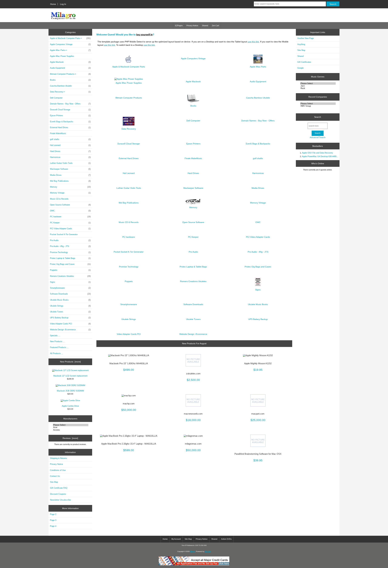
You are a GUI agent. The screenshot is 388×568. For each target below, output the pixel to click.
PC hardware (70, 216)
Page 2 (53, 514)
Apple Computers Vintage (70, 44)
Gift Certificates (304, 62)
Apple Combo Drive (70, 406)
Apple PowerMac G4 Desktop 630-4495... (320, 156)
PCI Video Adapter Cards (70, 228)
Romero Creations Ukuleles (70, 276)
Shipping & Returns (58, 458)
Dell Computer (56, 98)
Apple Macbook (70, 62)
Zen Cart (215, 26)
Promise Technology (70, 252)
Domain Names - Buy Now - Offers (70, 104)
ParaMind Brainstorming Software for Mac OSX (257, 454)
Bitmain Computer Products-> (70, 74)
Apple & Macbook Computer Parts (128, 66)
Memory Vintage (70, 193)
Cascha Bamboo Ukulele (70, 86)
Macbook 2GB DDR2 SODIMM (70, 391)
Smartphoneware (70, 288)
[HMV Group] (318, 106)
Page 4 (53, 526)
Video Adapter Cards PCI (70, 324)
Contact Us (55, 476)
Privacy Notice (192, 26)
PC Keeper (70, 223)
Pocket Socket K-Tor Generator (64, 234)
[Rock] (318, 88)
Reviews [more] (70, 438)
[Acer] (70, 427)
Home (53, 4)
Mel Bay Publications (70, 181)
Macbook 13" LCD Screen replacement (70, 376)
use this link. (253, 41)
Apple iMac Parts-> (70, 50)
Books (70, 80)
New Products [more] (70, 361)
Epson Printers (70, 115)
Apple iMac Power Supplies (62, 56)
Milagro (192, 551)
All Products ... (56, 353)
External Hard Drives (70, 127)
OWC (70, 211)
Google (300, 68)
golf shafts (70, 139)
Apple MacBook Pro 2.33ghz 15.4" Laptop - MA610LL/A (128, 444)
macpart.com (257, 414)
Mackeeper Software (70, 169)
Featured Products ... (59, 347)
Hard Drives (70, 151)
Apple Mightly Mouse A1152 (258, 363)
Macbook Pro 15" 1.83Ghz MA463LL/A (128, 363)
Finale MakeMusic (58, 133)
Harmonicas (70, 157)
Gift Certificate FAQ (58, 488)
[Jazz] (318, 86)
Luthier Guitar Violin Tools (70, 163)
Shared (205, 26)
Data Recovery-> (70, 92)
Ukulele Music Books (70, 300)
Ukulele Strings (70, 306)
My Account (176, 539)
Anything (301, 44)
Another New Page (305, 38)
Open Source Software (70, 205)
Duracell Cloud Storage (70, 109)
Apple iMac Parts (258, 66)
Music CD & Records (59, 199)
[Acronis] (70, 430)
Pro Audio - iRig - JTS (70, 246)
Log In (63, 4)
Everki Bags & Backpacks (70, 121)
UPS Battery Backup (70, 317)
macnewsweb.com (193, 414)
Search (317, 117)
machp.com (129, 403)
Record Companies (317, 97)
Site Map (54, 482)
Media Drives (70, 175)
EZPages (179, 26)
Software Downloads (70, 294)
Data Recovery (129, 129)
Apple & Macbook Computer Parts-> (70, 38)
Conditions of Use (58, 470)
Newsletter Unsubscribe (60, 500)
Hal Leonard (70, 145)
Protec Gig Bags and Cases (70, 264)
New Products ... (57, 341)
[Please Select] (70, 425)
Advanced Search (317, 137)
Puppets (70, 270)
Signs (70, 282)
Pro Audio (70, 240)
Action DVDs (226, 539)
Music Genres (317, 76)
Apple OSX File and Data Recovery (317, 153)
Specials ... (55, 335)
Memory (70, 187)
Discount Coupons (58, 494)
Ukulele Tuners (70, 312)
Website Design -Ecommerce (70, 329)
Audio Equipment (70, 68)
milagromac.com (193, 444)
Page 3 (53, 520)
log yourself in (144, 34)
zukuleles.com (193, 373)
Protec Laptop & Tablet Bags (70, 258)
